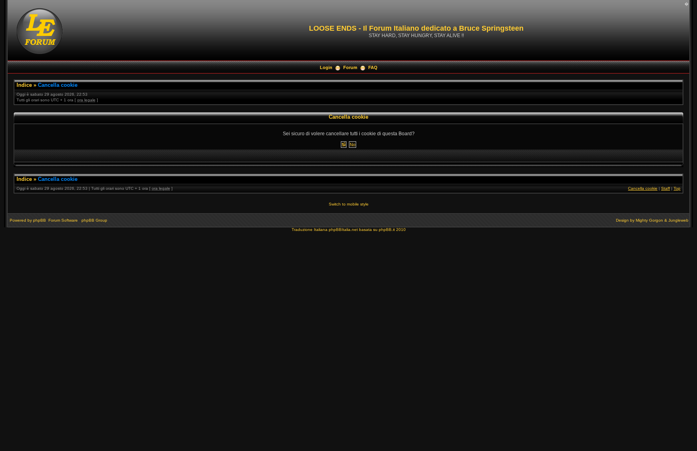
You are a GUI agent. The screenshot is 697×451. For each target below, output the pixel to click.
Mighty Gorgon (649, 220)
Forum (350, 67)
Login (326, 67)
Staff (665, 188)
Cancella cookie (57, 85)
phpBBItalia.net (343, 229)
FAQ (373, 67)
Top (677, 188)
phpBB (39, 220)
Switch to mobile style (349, 204)
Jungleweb (678, 220)
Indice (24, 85)
